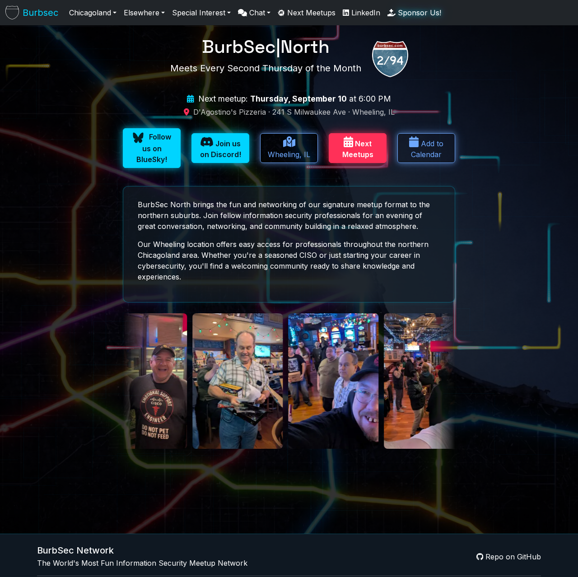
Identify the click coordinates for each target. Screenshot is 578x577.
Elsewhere (141, 12)
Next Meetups (310, 12)
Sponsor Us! (418, 12)
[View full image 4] (183, 381)
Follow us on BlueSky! (153, 148)
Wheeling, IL (289, 154)
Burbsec (40, 12)
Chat (256, 12)
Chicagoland (90, 12)
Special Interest (198, 12)
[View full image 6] (374, 381)
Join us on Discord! (220, 149)
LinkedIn (364, 12)
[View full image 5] (278, 381)
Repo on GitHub (512, 556)
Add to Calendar (427, 149)
